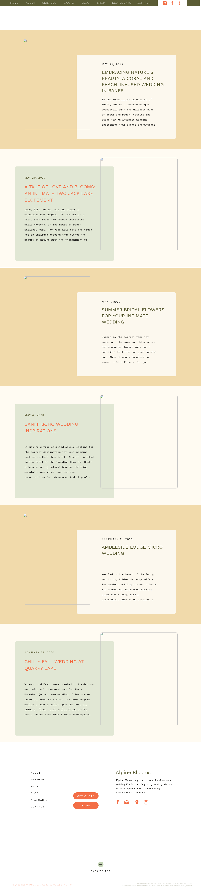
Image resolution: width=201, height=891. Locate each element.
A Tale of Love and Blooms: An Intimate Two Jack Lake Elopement (59, 193)
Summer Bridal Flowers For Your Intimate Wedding (133, 316)
